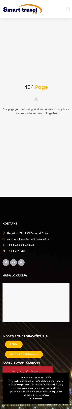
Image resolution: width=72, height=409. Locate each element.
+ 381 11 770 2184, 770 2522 (20, 245)
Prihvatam (36, 398)
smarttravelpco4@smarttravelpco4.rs (28, 239)
